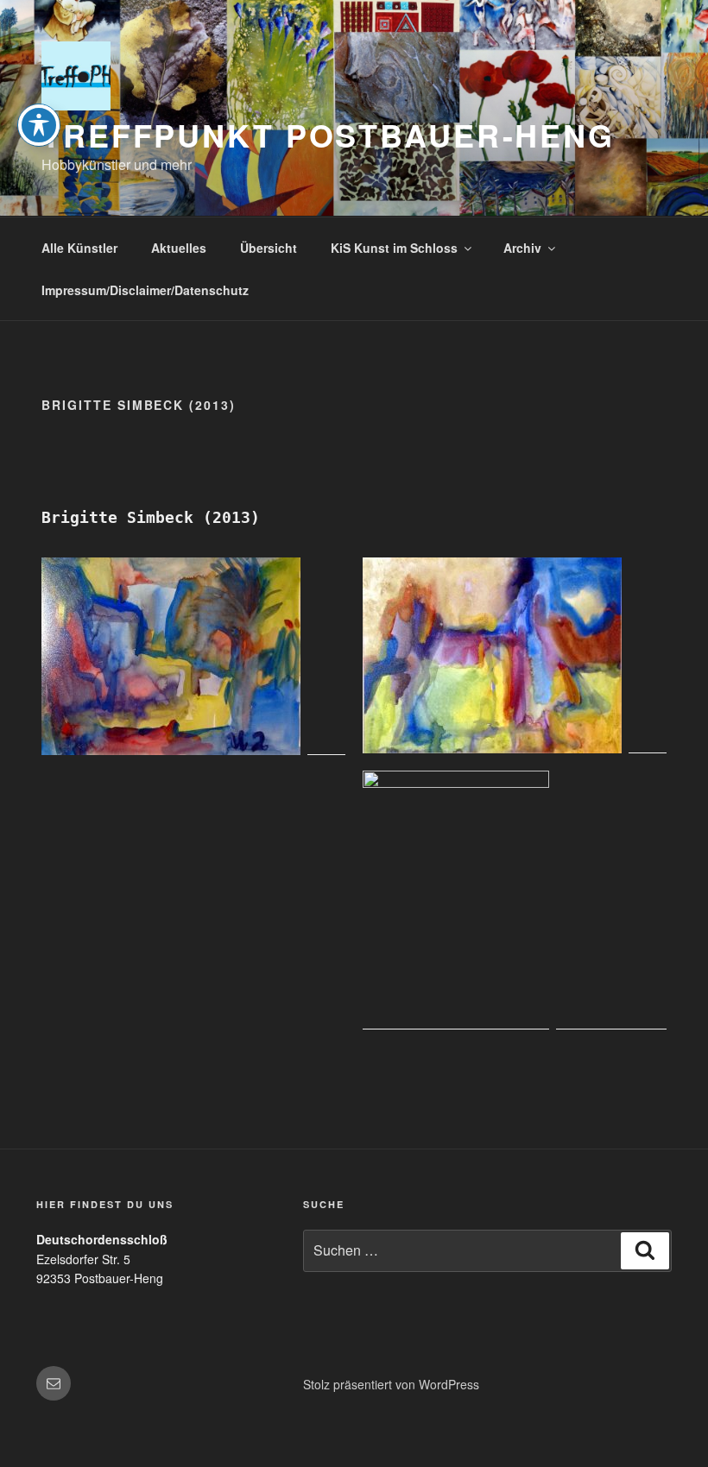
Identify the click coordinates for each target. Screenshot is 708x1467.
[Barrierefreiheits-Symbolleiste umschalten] (39, 125)
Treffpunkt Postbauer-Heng (328, 134)
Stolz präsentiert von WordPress (391, 1384)
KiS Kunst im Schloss (394, 247)
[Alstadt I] (193, 656)
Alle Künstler (79, 247)
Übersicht (268, 247)
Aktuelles (178, 247)
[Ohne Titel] (515, 900)
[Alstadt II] (515, 655)
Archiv (522, 247)
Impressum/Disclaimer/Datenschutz (145, 290)
